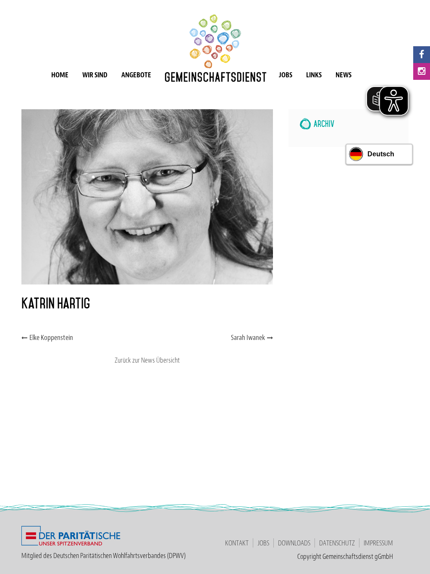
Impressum (378, 543)
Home (59, 74)
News (343, 74)
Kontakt (237, 543)
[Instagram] (421, 71)
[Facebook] (421, 54)
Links (314, 74)
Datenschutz (337, 543)
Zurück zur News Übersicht (147, 360)
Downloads (294, 543)
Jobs (285, 74)
